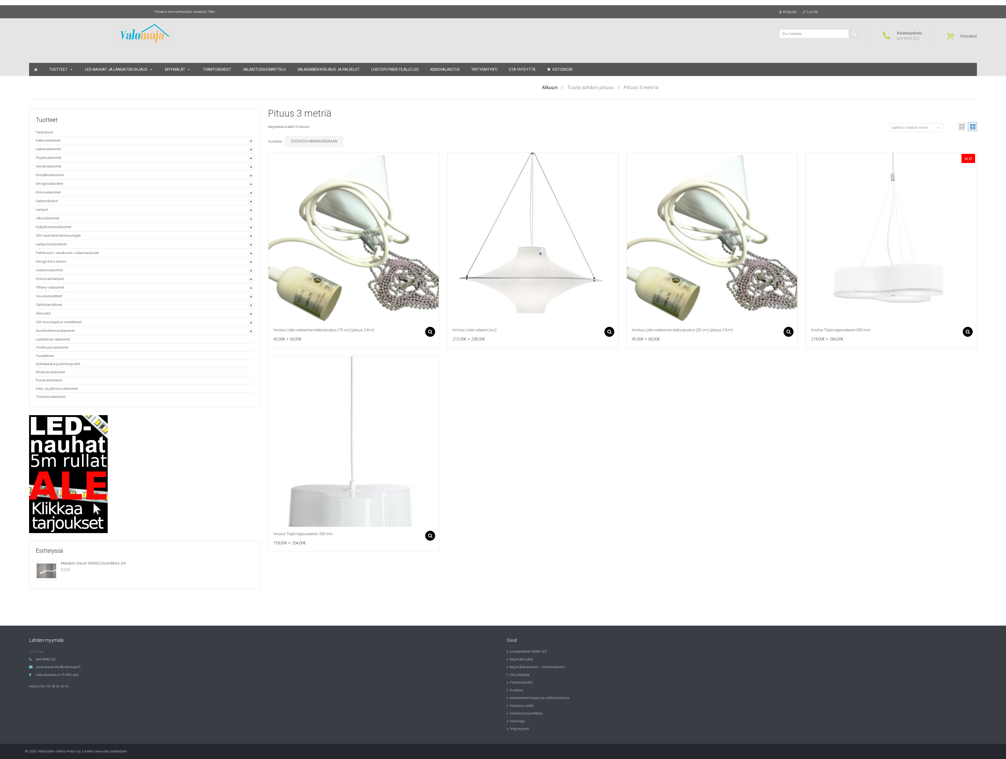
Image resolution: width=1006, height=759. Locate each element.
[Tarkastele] (354, 238)
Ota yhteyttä (522, 69)
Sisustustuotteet (49, 296)
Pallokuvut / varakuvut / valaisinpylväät (67, 252)
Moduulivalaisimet (50, 372)
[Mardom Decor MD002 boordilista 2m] (46, 570)
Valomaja (517, 721)
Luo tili (812, 12)
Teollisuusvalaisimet (52, 347)
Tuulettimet (45, 355)
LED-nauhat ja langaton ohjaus (116, 69)
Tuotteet (58, 69)
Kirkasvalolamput (50, 278)
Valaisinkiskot (47, 200)
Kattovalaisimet (48, 140)
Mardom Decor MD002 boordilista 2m (93, 563)
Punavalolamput (49, 380)
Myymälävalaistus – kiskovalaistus (537, 666)
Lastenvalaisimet (49, 270)
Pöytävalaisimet (48, 157)
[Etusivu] (35, 69)
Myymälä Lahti (521, 659)
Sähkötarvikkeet (49, 304)
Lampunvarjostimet (51, 244)
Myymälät (175, 69)
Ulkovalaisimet (47, 218)
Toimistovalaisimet (50, 396)
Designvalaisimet (49, 183)
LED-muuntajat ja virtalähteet (59, 321)
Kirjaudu (790, 12)
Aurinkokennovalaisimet (55, 330)
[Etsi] (854, 33)
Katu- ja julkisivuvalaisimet (57, 388)
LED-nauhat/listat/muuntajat (58, 235)
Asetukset (430, 332)
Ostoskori (562, 69)
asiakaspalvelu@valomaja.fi (58, 666)
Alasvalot (43, 313)
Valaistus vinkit (522, 705)
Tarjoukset (44, 132)
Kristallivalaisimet (50, 174)
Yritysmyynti (484, 69)
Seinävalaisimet (48, 166)
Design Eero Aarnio (51, 261)
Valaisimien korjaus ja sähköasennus (540, 697)
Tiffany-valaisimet (50, 287)
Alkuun (549, 87)
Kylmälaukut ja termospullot (58, 363)
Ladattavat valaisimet (53, 339)
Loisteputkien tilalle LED (395, 69)
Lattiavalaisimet (48, 149)
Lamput (42, 209)
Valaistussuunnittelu (264, 69)
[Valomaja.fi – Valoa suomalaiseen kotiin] (144, 33)
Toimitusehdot (217, 69)
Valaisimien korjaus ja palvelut (328, 69)
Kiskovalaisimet (48, 192)
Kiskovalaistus (445, 69)
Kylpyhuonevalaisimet (53, 226)
